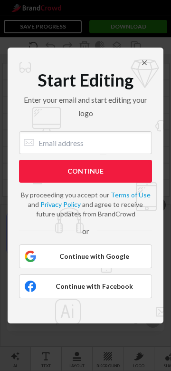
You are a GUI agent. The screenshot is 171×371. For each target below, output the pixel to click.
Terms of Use (131, 195)
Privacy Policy (60, 204)
